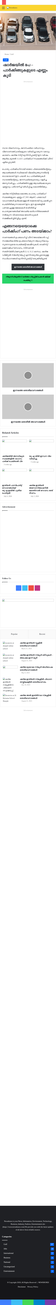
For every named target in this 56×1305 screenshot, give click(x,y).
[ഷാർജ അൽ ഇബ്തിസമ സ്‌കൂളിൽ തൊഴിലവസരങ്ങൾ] (10, 699)
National (7, 1262)
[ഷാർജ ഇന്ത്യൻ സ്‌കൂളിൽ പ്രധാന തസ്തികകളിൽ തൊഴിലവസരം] (10, 685)
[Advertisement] (28, 111)
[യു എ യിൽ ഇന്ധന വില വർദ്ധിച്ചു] (41, 447)
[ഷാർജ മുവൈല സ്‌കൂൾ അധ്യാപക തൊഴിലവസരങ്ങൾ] (10, 671)
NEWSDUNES (43, 1282)
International (8, 1253)
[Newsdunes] (12, 8)
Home (6, 54)
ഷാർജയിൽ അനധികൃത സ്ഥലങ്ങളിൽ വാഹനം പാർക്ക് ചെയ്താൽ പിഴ (13, 458)
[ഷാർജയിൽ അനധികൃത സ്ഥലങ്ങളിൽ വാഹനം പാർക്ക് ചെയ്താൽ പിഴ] (14, 447)
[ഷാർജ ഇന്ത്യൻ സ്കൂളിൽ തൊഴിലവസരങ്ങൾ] (10, 647)
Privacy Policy (32, 1287)
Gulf (12, 54)
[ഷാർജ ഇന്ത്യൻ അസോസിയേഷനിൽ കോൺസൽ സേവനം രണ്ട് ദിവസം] (41, 476)
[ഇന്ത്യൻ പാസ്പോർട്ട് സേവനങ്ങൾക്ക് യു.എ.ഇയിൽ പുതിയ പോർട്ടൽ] (14, 476)
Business (7, 1258)
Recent (42, 634)
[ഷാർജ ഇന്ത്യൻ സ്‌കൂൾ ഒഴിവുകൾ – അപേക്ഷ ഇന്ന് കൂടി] (10, 659)
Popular (14, 634)
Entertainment (9, 1271)
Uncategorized (9, 1267)
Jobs (5, 1249)
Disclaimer (22, 1287)
